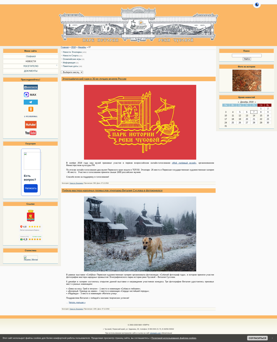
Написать (31, 188)
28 (254, 122)
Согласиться (257, 338)
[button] (257, 6)
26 (240, 122)
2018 (73, 47)
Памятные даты (70, 66)
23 (268, 119)
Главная (65, 47)
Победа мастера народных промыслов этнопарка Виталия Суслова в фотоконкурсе (112, 190)
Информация (69, 62)
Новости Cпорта (70, 55)
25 (233, 122)
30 (268, 122)
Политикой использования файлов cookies (173, 338)
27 (247, 122)
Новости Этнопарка (72, 52)
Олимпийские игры (72, 59)
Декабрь (82, 47)
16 (268, 115)
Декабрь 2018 (246, 102)
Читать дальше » (77, 302)
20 (247, 119)
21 (254, 119)
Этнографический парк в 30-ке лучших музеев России (94, 78)
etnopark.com (155, 333)
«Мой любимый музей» (184, 163)
